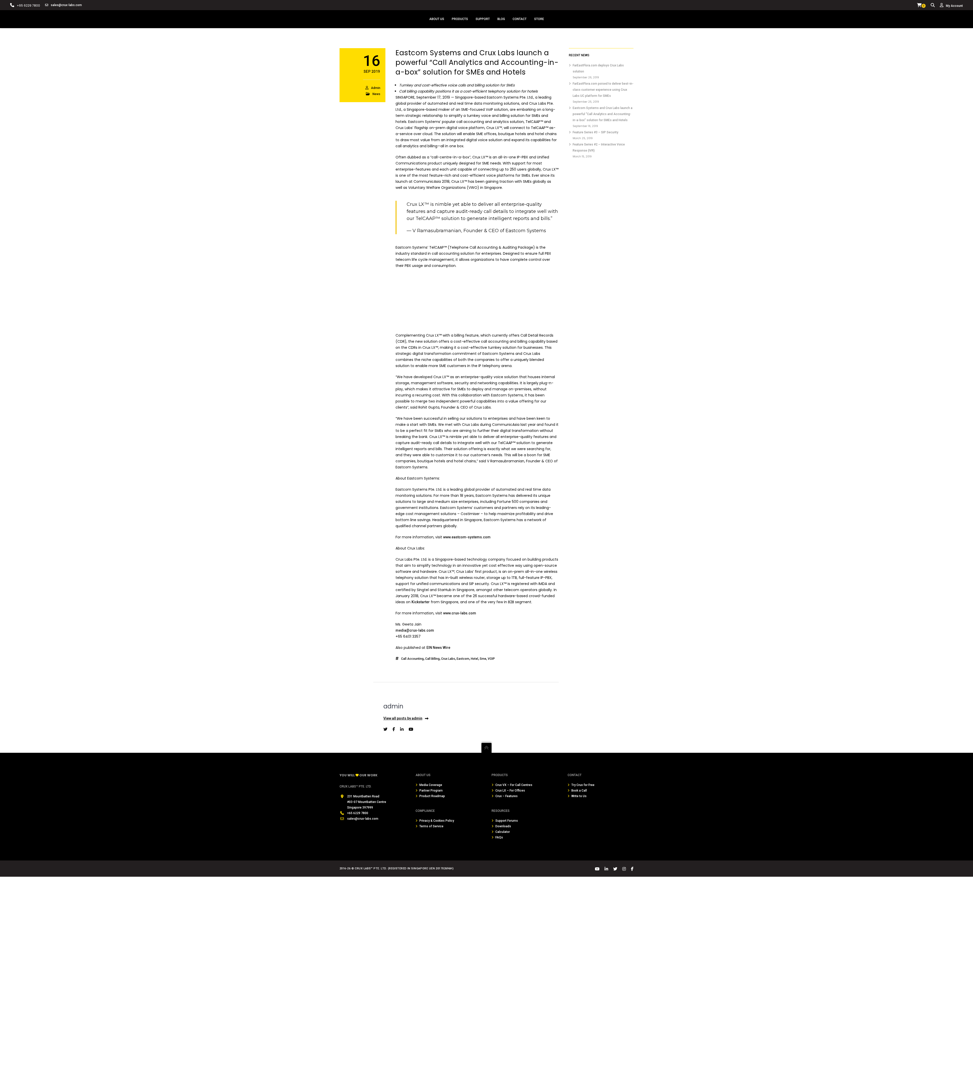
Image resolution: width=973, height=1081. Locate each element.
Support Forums (506, 820)
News (376, 94)
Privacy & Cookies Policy (436, 820)
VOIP (491, 659)
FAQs (499, 837)
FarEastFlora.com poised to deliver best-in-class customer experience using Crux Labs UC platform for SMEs (603, 90)
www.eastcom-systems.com (467, 537)
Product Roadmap (432, 796)
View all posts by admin (402, 718)
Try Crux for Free (582, 785)
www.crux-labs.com (459, 613)
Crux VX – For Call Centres (513, 785)
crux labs (448, 659)
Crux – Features (506, 796)
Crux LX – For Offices (510, 790)
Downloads (503, 826)
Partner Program (431, 790)
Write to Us (579, 796)
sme (483, 659)
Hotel (474, 659)
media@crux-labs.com (415, 630)
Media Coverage (430, 785)
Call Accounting (412, 659)
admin (375, 88)
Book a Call (579, 790)
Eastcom (463, 659)
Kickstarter (420, 602)
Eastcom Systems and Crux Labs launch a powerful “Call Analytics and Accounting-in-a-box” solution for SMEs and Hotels (602, 114)
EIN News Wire (438, 648)
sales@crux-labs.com (66, 5)
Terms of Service (431, 826)
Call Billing (432, 659)
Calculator (502, 832)
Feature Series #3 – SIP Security (595, 132)
